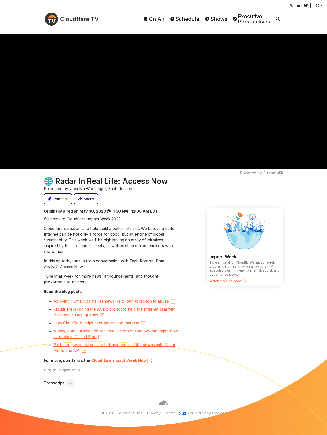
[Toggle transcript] (70, 383)
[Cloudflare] (163, 407)
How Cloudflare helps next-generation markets (96, 322)
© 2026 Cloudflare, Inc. (122, 413)
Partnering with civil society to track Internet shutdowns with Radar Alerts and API (114, 347)
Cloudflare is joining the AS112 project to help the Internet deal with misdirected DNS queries (114, 312)
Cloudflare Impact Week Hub (118, 360)
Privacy (154, 413)
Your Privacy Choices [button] (206, 413)
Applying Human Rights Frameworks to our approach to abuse (111, 301)
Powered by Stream (258, 173)
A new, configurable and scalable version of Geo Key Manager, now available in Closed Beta (115, 334)
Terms (169, 413)
